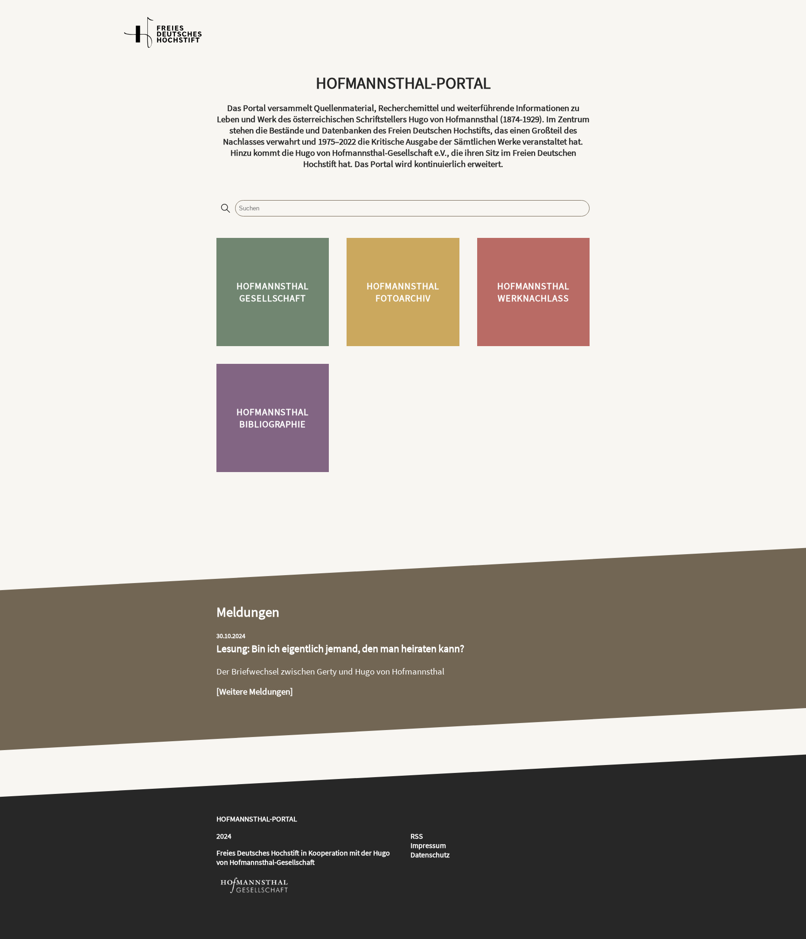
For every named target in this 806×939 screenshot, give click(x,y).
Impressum (428, 845)
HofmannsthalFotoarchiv (403, 292)
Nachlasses (243, 141)
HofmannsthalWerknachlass (533, 292)
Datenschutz (430, 854)
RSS (416, 836)
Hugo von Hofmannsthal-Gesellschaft (303, 857)
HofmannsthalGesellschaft (272, 292)
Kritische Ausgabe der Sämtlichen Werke (446, 141)
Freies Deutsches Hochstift (257, 852)
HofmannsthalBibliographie (272, 418)
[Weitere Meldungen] (254, 691)
